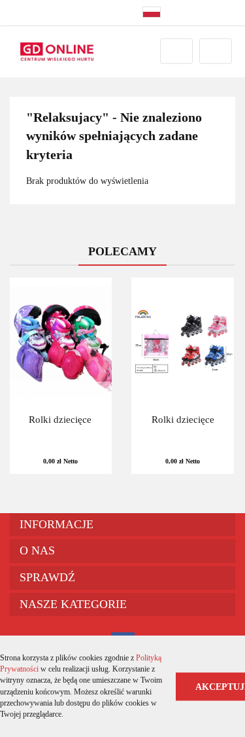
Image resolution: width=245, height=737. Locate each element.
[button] (122, 525)
